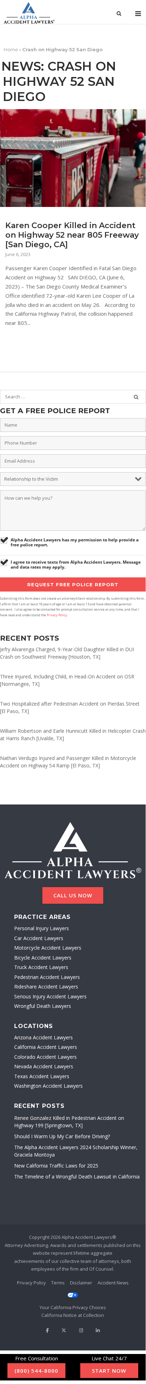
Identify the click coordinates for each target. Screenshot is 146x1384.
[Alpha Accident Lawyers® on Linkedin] (97, 1330)
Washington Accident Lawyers (48, 1085)
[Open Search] (119, 14)
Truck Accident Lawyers (41, 967)
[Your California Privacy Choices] (73, 1301)
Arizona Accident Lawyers (43, 1037)
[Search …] (136, 397)
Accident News (113, 1282)
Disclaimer (81, 1282)
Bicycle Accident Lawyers (42, 957)
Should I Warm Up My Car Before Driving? (62, 1136)
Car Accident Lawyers (38, 938)
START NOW (109, 1370)
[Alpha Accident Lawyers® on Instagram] (80, 1330)
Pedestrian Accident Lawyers (47, 977)
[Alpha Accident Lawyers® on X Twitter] (63, 1330)
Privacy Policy (57, 615)
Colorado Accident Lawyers (45, 1056)
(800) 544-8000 (36, 1370)
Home (11, 49)
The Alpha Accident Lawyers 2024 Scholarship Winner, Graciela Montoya (76, 1151)
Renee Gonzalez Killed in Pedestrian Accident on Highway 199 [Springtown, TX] (69, 1122)
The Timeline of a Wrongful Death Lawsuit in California (77, 1176)
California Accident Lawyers (45, 1047)
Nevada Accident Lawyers (43, 1066)
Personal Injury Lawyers (41, 928)
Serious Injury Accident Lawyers (50, 996)
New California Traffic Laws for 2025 (56, 1165)
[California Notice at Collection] (73, 1315)
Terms (58, 1282)
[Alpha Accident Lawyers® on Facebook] (47, 1330)
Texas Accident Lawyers (41, 1076)
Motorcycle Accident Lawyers (47, 947)
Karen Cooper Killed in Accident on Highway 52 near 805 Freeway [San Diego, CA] (72, 235)
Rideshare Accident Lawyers (46, 986)
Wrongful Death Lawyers (42, 1006)
